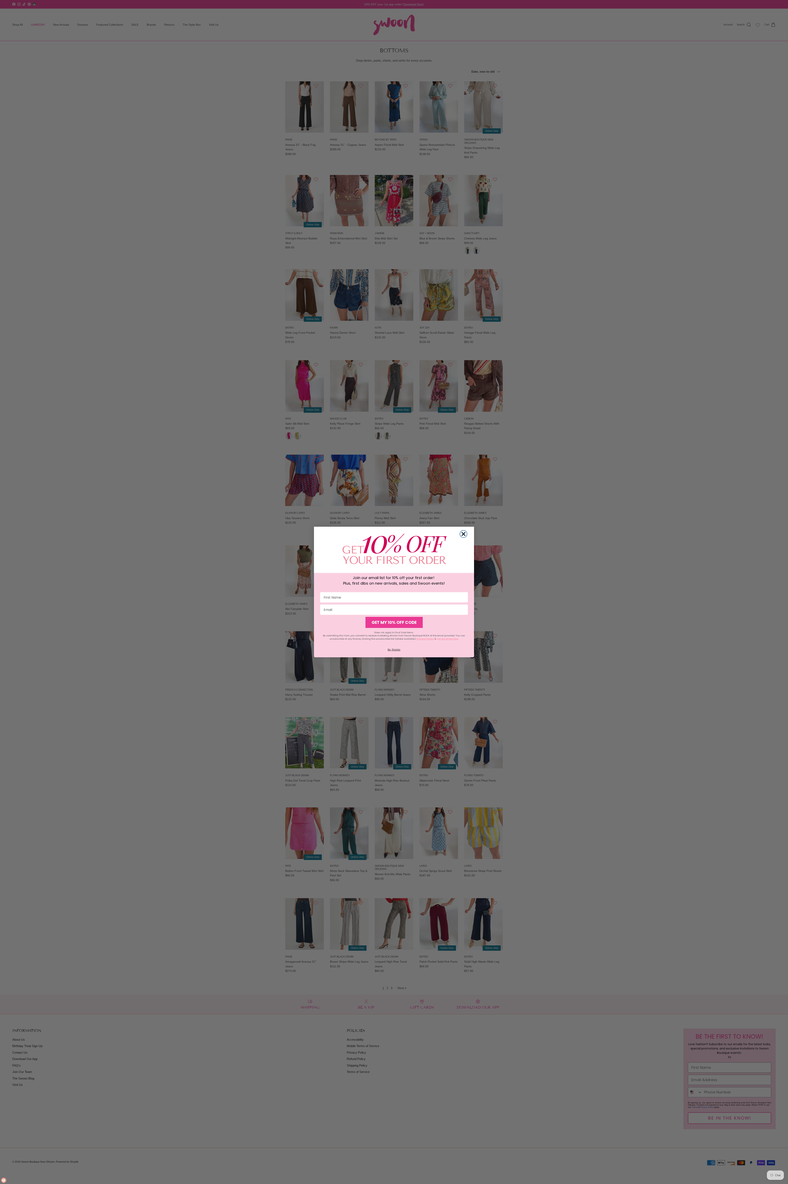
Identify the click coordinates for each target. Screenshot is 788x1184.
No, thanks (394, 649)
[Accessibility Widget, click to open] (3, 1180)
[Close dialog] (463, 534)
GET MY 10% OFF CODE (394, 622)
